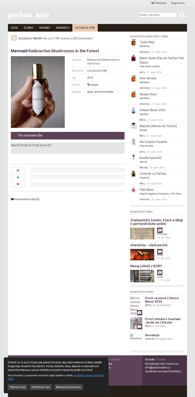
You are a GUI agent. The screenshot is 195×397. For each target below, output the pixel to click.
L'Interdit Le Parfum (153, 173)
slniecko (145, 51)
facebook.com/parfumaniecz (163, 371)
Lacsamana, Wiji (97, 70)
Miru (142, 135)
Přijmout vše (17, 387)
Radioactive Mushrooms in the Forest (63, 51)
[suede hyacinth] (150, 158)
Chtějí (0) (25, 145)
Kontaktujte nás (161, 363)
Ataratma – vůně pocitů (148, 245)
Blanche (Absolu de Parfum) (158, 126)
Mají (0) (15, 145)
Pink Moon (147, 189)
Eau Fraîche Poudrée (153, 142)
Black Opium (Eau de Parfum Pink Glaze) (162, 60)
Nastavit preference (68, 387)
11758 (56, 38)
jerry (142, 72)
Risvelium (152, 335)
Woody (144, 167)
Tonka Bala (147, 42)
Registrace (178, 3)
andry (160, 255)
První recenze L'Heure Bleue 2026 (162, 299)
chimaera (162, 234)
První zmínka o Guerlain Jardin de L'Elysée (163, 320)
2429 (75, 38)
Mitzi (143, 119)
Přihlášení (160, 3)
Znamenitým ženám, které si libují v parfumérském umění (156, 222)
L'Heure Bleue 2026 (152, 110)
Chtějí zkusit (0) (41, 145)
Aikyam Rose (148, 94)
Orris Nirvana (148, 78)
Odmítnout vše (41, 387)
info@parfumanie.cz (157, 367)
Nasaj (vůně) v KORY (146, 266)
